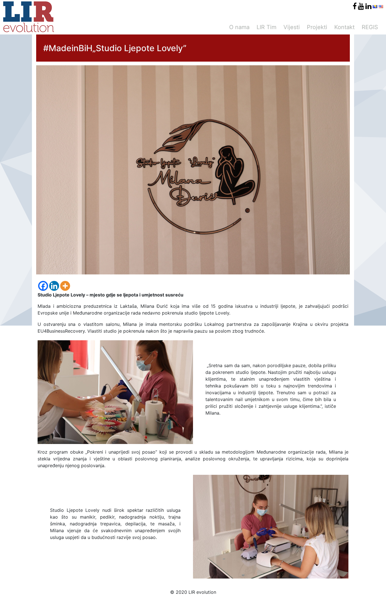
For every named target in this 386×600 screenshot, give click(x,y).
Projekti (317, 27)
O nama (239, 27)
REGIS (370, 27)
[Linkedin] (54, 286)
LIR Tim (266, 27)
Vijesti (291, 27)
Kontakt (344, 27)
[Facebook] (43, 286)
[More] (65, 286)
